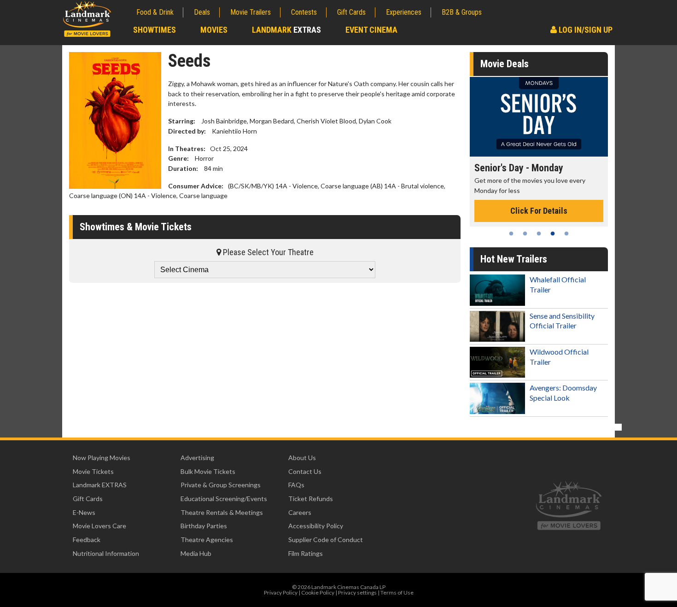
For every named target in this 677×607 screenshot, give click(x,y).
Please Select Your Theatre (267, 252)
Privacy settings (357, 592)
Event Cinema (371, 30)
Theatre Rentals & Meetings (222, 512)
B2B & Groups (462, 12)
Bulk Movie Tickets (208, 471)
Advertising (197, 457)
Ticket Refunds (310, 498)
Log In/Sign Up (585, 30)
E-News (84, 512)
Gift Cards (351, 12)
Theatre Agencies (207, 539)
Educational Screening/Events (224, 498)
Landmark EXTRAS (100, 485)
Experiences (403, 12)
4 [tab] (552, 233)
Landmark (286, 30)
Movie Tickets (93, 471)
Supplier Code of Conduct (325, 539)
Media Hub (196, 553)
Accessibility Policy (315, 526)
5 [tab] (566, 233)
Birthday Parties (204, 526)
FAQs (296, 485)
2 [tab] (525, 233)
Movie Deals (504, 64)
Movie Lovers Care (99, 526)
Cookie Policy (317, 592)
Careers (299, 512)
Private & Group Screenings (221, 485)
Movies (214, 30)
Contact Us (304, 471)
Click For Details (538, 211)
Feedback (86, 539)
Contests (304, 12)
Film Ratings (305, 553)
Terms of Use (397, 592)
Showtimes (154, 30)
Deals (202, 12)
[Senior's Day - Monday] (539, 117)
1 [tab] (511, 233)
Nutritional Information (106, 553)
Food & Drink (155, 12)
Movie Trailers (250, 12)
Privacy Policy (281, 592)
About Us (302, 457)
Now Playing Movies (101, 457)
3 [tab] (538, 233)
